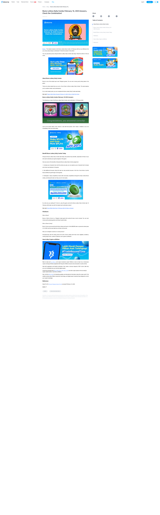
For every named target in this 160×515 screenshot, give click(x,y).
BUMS (45, 291)
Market (13, 2)
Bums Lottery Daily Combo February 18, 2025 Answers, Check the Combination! (59, 6)
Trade (18, 2)
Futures (33, 2)
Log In (142, 2)
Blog (53, 2)
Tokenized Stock (24, 2)
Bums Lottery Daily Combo (55, 291)
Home (43, 6)
